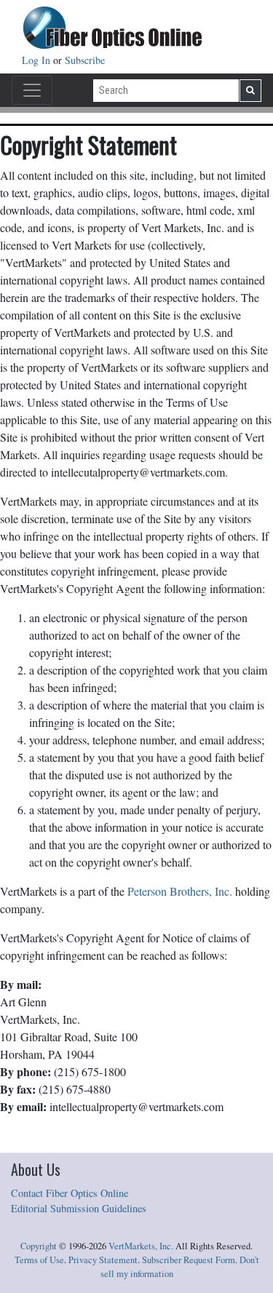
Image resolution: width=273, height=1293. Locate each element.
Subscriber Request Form (188, 1260)
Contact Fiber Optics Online (69, 1193)
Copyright (38, 1246)
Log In (37, 60)
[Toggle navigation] (32, 90)
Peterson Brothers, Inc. (179, 891)
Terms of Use (39, 1260)
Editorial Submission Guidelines (78, 1208)
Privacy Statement (103, 1260)
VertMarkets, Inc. (140, 1246)
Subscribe (85, 60)
